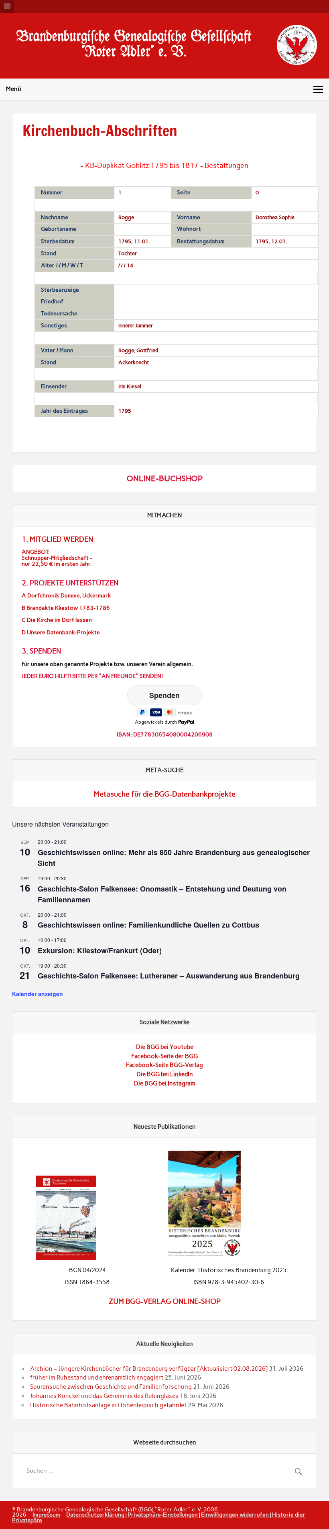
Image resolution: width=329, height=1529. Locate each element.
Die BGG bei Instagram (164, 1083)
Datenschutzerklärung (95, 1514)
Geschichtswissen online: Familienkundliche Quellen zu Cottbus (148, 925)
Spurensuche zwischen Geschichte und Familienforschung (111, 1386)
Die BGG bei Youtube (164, 1047)
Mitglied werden (61, 539)
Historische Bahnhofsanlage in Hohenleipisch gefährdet (108, 1405)
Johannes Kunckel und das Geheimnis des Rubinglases (104, 1396)
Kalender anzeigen (37, 994)
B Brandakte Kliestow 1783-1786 (66, 608)
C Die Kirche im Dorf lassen (57, 620)
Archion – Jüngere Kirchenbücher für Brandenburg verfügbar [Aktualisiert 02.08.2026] (149, 1368)
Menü (13, 89)
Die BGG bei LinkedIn (164, 1074)
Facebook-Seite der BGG (164, 1056)
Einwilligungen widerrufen (235, 1514)
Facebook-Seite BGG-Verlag (164, 1065)
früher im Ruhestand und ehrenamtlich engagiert (96, 1377)
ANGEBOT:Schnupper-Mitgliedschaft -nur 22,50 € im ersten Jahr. (57, 558)
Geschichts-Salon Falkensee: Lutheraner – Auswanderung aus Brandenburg (169, 975)
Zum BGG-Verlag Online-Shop (165, 1301)
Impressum (46, 1514)
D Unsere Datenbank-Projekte (61, 632)
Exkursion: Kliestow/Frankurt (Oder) (100, 950)
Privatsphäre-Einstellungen (163, 1514)
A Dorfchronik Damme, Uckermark (66, 595)
